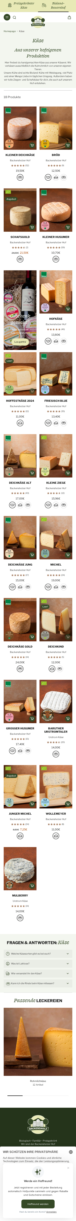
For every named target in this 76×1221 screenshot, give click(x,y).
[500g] (48, 177)
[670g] (20, 177)
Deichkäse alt (20, 482)
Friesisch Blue (56, 400)
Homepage (10, 31)
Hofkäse (56, 318)
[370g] (56, 259)
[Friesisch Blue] (55, 374)
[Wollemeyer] (55, 786)
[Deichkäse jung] (20, 537)
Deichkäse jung (20, 564)
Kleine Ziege (56, 482)
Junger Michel (20, 813)
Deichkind (56, 646)
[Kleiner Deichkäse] (20, 128)
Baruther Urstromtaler (56, 730)
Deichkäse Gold (20, 646)
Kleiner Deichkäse (20, 155)
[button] (32, 145)
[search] (14, 17)
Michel (55, 564)
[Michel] (55, 537)
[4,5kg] (64, 177)
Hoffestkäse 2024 (20, 400)
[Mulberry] (20, 868)
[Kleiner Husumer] (55, 210)
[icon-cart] (68, 17)
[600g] (12, 751)
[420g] (48, 423)
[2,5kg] (28, 751)
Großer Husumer (20, 728)
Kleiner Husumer (55, 237)
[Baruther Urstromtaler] (55, 701)
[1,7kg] (64, 341)
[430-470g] (20, 918)
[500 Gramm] (20, 259)
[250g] (20, 423)
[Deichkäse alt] (20, 456)
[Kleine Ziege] (55, 456)
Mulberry (20, 895)
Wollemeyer (56, 813)
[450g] (56, 754)
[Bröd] (55, 128)
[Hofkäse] (55, 292)
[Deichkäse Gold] (20, 619)
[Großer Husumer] (20, 701)
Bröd (56, 155)
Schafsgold (20, 237)
